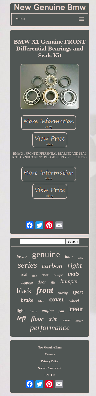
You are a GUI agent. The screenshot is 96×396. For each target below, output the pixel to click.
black (24, 291)
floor (37, 318)
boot (69, 256)
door (42, 282)
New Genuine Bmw (50, 347)
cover (56, 299)
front (44, 290)
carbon (52, 265)
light (20, 310)
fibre (45, 275)
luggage (27, 282)
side (34, 275)
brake (27, 300)
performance (50, 327)
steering (63, 293)
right (74, 265)
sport (78, 292)
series (27, 264)
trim (53, 319)
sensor (79, 320)
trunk (33, 311)
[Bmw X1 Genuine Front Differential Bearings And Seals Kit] (50, 87)
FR (53, 375)
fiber (41, 301)
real (24, 274)
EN (47, 375)
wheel (74, 301)
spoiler (67, 320)
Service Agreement (49, 368)
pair (61, 311)
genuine (46, 254)
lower (21, 256)
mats (73, 274)
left (21, 318)
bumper (69, 281)
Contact (50, 354)
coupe (58, 275)
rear (76, 308)
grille (80, 258)
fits (53, 282)
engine (48, 310)
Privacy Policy (50, 361)
